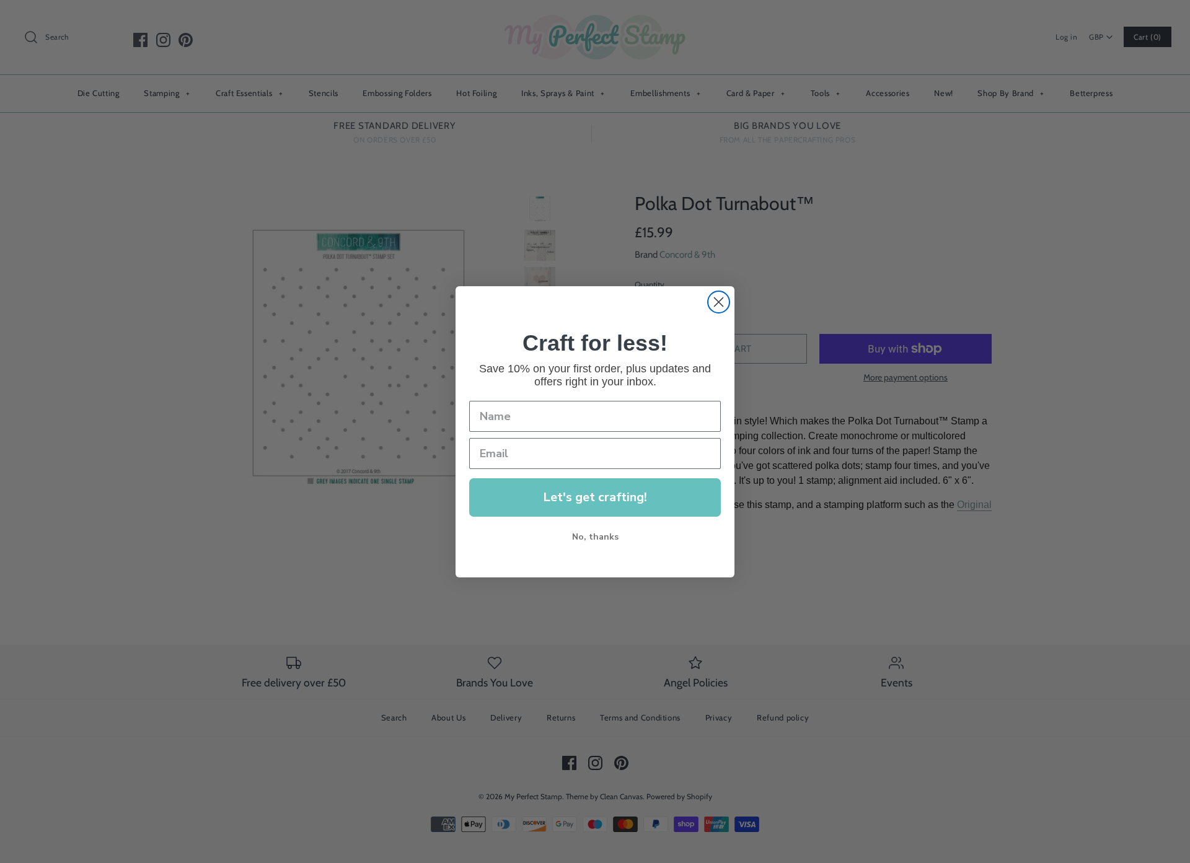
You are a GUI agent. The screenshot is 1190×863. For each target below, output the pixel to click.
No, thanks (595, 537)
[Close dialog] (718, 302)
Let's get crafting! (595, 497)
